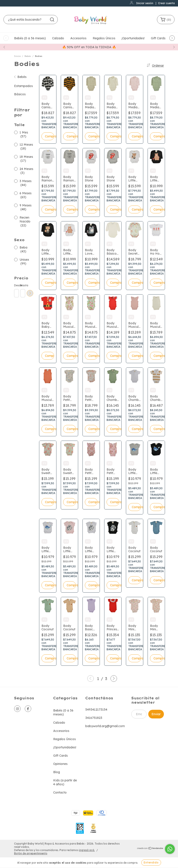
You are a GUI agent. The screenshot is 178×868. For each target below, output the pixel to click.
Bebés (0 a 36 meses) (30, 38)
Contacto (60, 792)
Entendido (151, 862)
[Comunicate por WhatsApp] (170, 849)
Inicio (17, 56)
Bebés (28, 56)
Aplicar (30, 293)
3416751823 (93, 718)
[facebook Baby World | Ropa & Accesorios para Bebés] (28, 708)
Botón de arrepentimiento (30, 853)
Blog (56, 772)
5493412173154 (96, 710)
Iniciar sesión (144, 3)
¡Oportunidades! (133, 38)
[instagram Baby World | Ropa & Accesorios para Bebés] (17, 708)
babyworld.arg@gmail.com (105, 726)
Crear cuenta (166, 3)
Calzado (58, 38)
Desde (16, 285)
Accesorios (78, 38)
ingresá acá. (87, 850)
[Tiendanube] (150, 848)
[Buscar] (52, 19)
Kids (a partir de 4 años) (65, 782)
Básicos (20, 94)
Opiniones (60, 764)
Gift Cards (158, 38)
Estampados (23, 86)
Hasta (22, 285)
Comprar (49, 136)
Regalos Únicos (104, 38)
